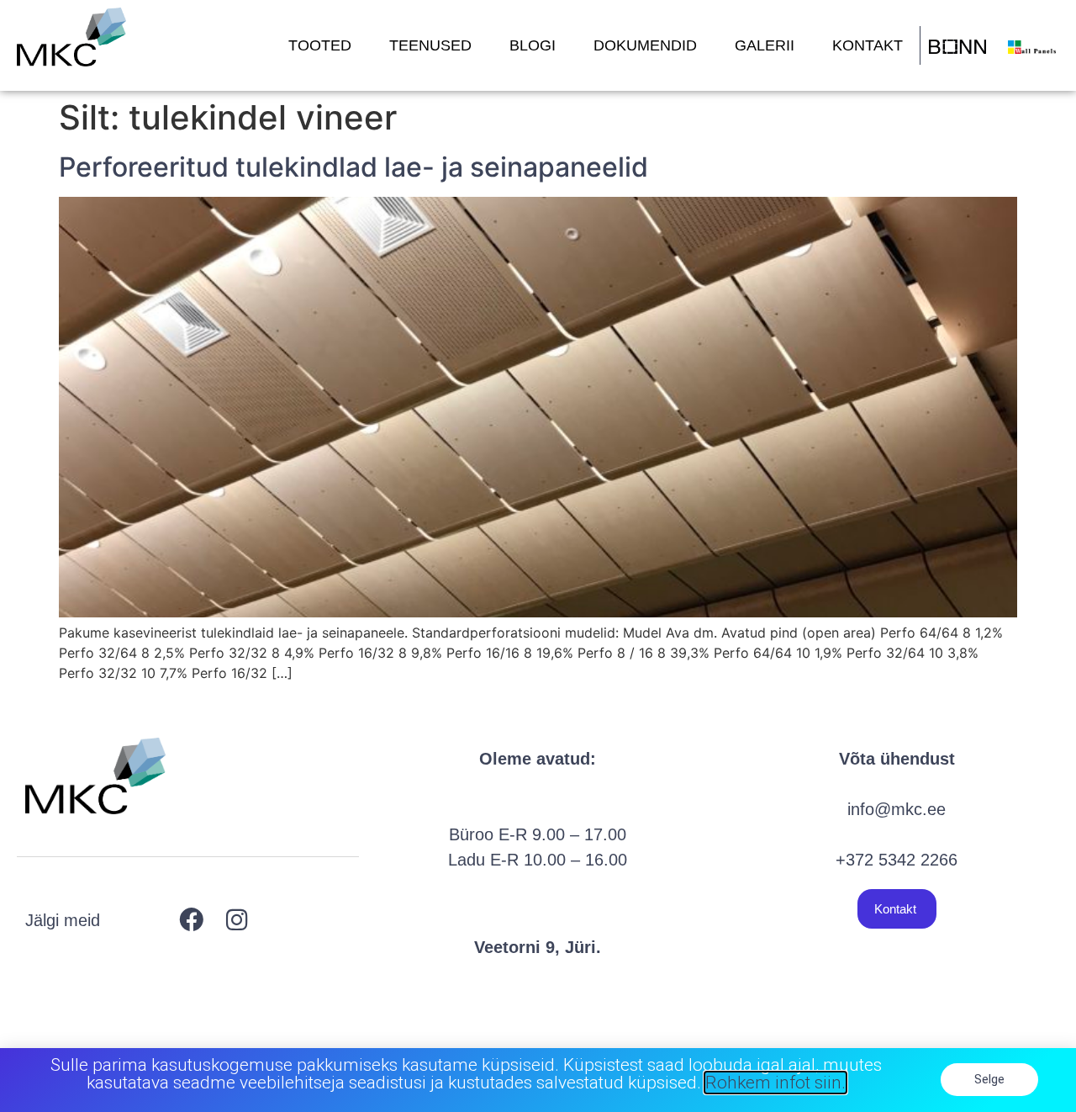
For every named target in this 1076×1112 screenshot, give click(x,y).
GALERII (764, 45)
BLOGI (532, 45)
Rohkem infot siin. (775, 1082)
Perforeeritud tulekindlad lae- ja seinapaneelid (353, 167)
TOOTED (319, 45)
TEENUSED (430, 45)
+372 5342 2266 (896, 859)
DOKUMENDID (645, 45)
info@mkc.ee (896, 809)
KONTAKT (867, 45)
